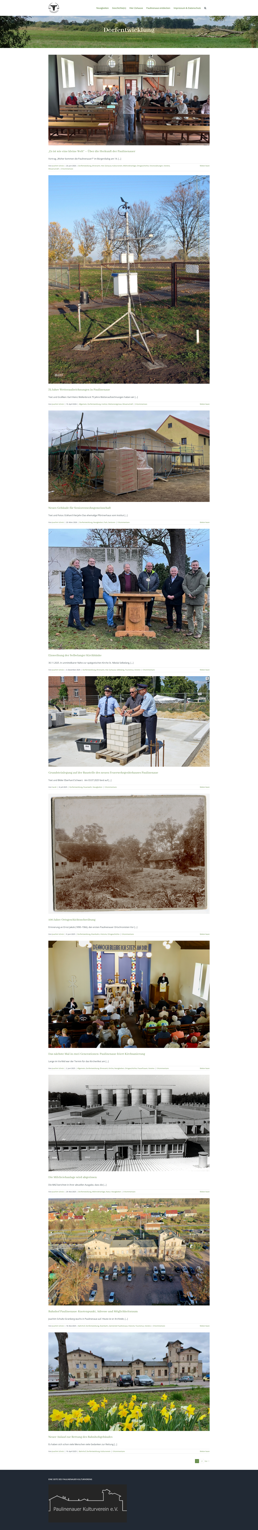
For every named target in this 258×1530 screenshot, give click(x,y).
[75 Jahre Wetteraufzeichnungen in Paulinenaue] (129, 279)
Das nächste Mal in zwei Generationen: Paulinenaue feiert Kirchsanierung (96, 1054)
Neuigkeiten (98, 522)
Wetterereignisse (115, 404)
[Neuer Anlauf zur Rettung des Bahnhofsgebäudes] (129, 1381)
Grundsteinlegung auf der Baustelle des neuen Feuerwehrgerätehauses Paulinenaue (103, 773)
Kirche (111, 1068)
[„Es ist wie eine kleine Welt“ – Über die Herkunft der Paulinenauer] (129, 100)
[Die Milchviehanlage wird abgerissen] (129, 1123)
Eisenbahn (95, 934)
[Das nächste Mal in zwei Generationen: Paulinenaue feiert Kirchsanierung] (129, 994)
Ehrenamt (96, 165)
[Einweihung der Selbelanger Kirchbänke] (129, 589)
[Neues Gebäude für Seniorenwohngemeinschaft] (129, 456)
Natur (108, 1191)
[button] (205, 8)
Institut (104, 404)
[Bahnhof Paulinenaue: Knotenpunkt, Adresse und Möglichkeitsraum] (129, 1251)
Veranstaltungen (156, 165)
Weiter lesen (205, 165)
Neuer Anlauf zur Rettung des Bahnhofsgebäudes (80, 1437)
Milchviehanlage (129, 165)
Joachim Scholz (58, 165)
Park (105, 522)
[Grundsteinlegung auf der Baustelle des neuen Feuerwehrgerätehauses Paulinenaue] (129, 721)
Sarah (54, 787)
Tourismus (129, 670)
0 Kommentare (67, 169)
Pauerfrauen (143, 1068)
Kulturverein (117, 165)
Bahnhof (81, 1326)
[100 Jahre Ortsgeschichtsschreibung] (129, 854)
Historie (103, 934)
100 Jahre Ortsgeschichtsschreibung (71, 920)
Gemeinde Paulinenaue (118, 1326)
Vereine (167, 165)
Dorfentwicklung (84, 165)
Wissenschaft (53, 169)
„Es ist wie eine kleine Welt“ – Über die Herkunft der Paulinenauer (91, 151)
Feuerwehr (87, 787)
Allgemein (83, 404)
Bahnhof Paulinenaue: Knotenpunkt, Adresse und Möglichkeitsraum (93, 1311)
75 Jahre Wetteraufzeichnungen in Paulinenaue (79, 390)
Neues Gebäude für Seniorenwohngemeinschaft (79, 508)
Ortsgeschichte (143, 165)
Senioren (111, 522)
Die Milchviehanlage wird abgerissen (72, 1177)
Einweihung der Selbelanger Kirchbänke (75, 655)
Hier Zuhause (106, 165)
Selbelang (120, 670)
